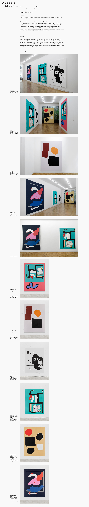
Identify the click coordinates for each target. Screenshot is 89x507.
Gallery (37, 6)
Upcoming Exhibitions (24, 8)
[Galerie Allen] (8, 4)
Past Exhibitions (34, 8)
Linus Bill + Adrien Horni (32, 11)
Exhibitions (22, 6)
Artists (17, 6)
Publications (28, 6)
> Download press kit (24, 51)
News (34, 6)
